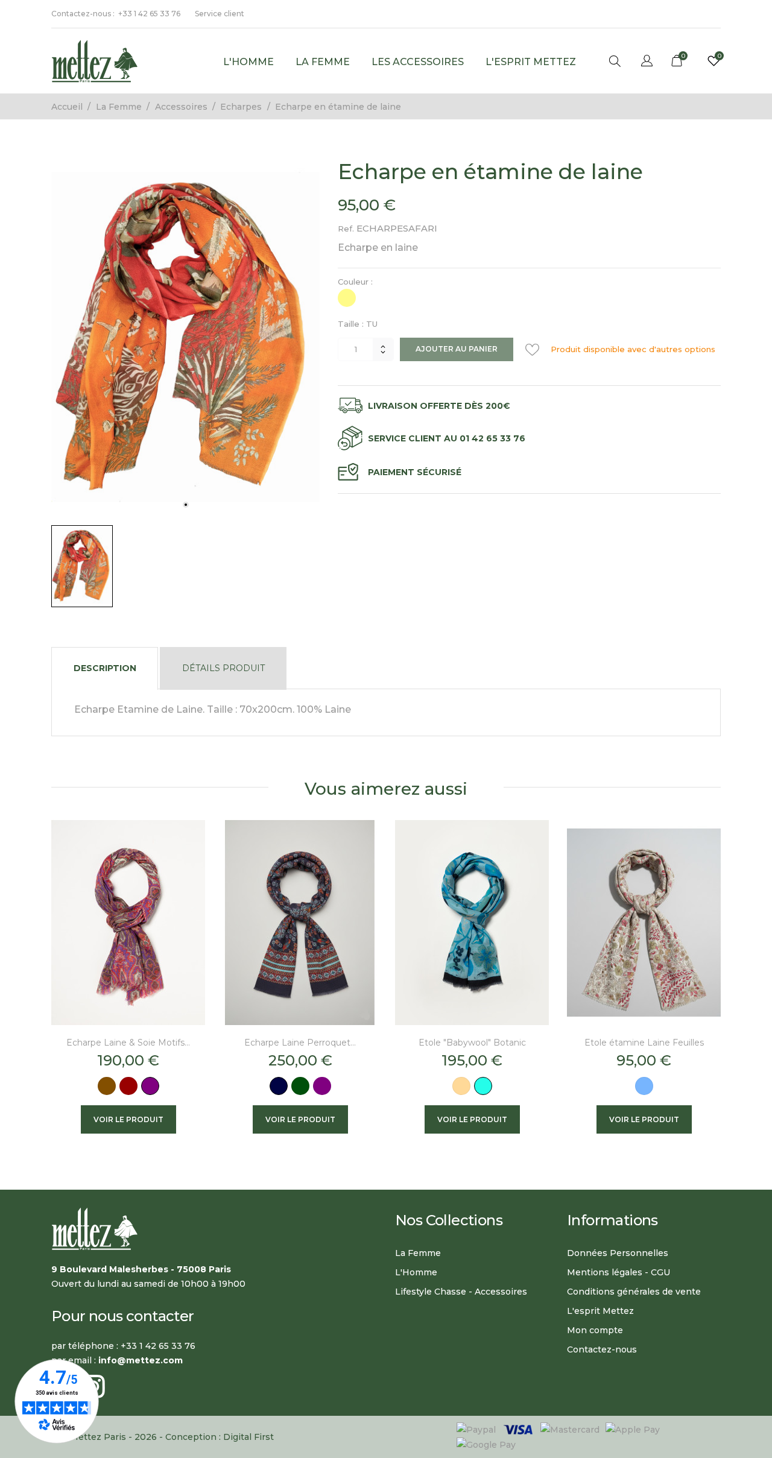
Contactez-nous (602, 1349)
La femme (323, 62)
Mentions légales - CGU (618, 1272)
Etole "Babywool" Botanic (472, 1042)
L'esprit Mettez (531, 62)
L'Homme (416, 1272)
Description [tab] (105, 668)
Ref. (346, 228)
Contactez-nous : (83, 13)
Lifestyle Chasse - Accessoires (461, 1291)
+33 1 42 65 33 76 (149, 13)
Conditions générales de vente (634, 1291)
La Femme (418, 1253)
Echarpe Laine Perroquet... (300, 1042)
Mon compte (595, 1330)
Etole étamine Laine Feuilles (644, 1042)
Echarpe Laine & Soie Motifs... (128, 1042)
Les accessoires (418, 62)
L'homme (248, 62)
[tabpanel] (185, 337)
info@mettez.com (140, 1360)
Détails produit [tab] (223, 668)
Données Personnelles (617, 1253)
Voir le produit (128, 1119)
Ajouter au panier (457, 348)
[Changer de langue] (647, 62)
